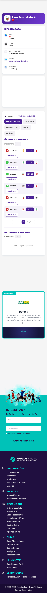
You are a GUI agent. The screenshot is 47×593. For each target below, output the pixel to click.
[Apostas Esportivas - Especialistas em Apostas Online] (23, 459)
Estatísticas (12, 156)
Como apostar (13, 472)
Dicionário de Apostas (16, 482)
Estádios (10, 486)
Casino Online (13, 525)
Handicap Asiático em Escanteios (21, 577)
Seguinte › (30, 222)
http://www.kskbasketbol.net (18, 61)
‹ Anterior (16, 222)
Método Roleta (13, 521)
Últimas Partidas (13, 121)
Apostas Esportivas (25, 587)
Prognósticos (12, 127)
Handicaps (11, 476)
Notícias (9, 133)
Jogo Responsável (15, 515)
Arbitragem (12, 479)
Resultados (29, 121)
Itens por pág (9, 144)
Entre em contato (14, 508)
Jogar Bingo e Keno (15, 518)
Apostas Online (13, 532)
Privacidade (12, 511)
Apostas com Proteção (16, 498)
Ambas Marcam (14, 495)
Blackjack (11, 528)
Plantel (26, 127)
